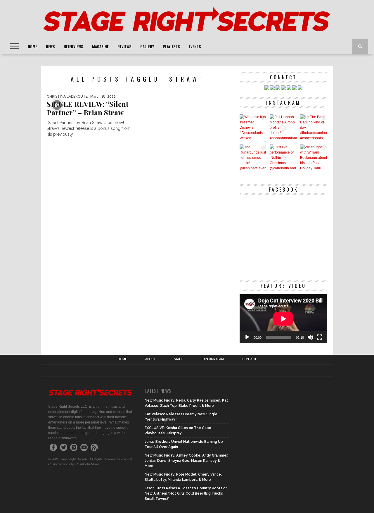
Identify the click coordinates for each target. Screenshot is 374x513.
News (50, 46)
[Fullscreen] (320, 337)
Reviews (124, 46)
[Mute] (310, 337)
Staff (178, 359)
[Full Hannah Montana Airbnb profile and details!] (283, 128)
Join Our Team (212, 359)
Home (32, 46)
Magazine (100, 46)
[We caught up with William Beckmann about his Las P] (313, 158)
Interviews (73, 46)
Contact (249, 359)
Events (195, 46)
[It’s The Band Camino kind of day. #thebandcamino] (313, 128)
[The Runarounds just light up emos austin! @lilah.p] (253, 158)
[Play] (247, 337)
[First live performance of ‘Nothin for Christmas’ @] (283, 158)
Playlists (171, 46)
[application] (283, 318)
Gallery (147, 46)
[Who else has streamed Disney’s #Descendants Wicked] (253, 128)
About (150, 359)
